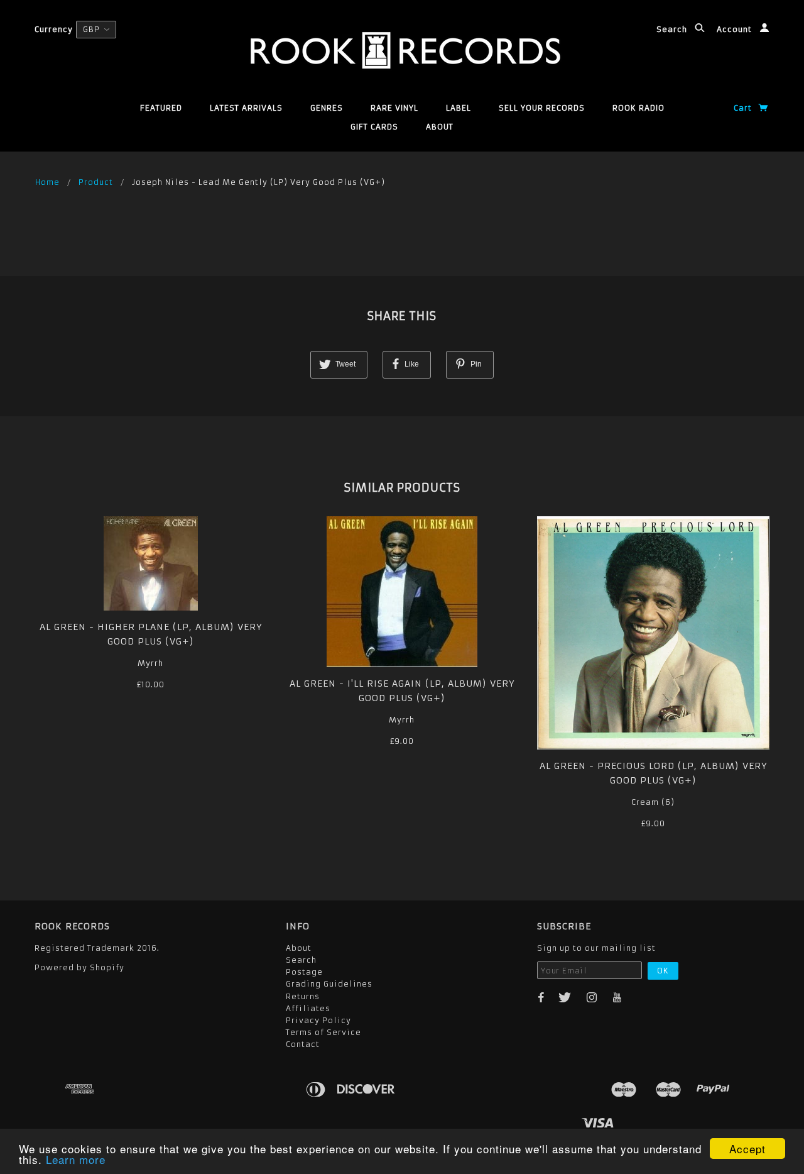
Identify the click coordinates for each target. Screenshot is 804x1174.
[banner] (402, 50)
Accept (747, 1148)
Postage (304, 972)
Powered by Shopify (79, 967)
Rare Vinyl (394, 108)
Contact (303, 1044)
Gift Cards (374, 126)
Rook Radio (638, 108)
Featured (161, 108)
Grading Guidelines (329, 983)
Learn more (76, 1159)
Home (47, 182)
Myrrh (150, 663)
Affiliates (308, 1008)
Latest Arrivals (246, 108)
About (440, 126)
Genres (326, 108)
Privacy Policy (318, 1020)
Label (458, 108)
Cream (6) (653, 802)
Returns (303, 996)
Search (673, 29)
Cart (744, 108)
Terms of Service (323, 1032)
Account (735, 29)
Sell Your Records (542, 108)
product (96, 182)
